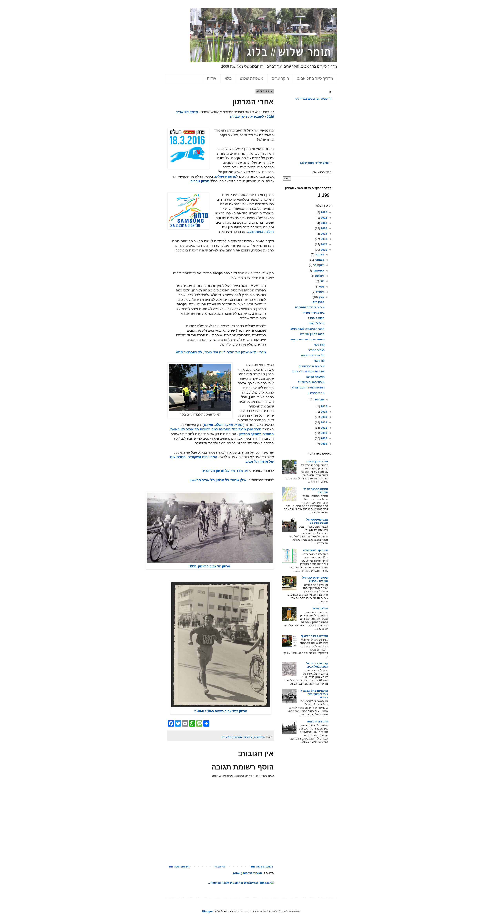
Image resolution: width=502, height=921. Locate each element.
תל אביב (226, 737)
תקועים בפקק (316, 317)
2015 (323, 406)
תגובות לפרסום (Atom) (247, 873)
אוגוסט (319, 275)
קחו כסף (319, 344)
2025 (323, 212)
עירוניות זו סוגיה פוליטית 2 (308, 371)
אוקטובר (318, 265)
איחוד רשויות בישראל (311, 382)
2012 (323, 422)
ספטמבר (318, 270)
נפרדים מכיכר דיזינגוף (314, 635)
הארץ (239, 425)
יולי (321, 281)
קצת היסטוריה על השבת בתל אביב (317, 665)
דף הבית (220, 866)
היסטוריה (259, 737)
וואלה (219, 425)
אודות (211, 78)
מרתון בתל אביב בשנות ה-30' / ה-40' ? (220, 711)
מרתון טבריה (199, 181)
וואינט (208, 425)
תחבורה (237, 737)
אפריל (319, 291)
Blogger (207, 911)
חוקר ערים (280, 78)
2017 (323, 244)
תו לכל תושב (317, 323)
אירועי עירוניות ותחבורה (310, 307)
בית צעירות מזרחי (314, 312)
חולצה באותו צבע (260, 232)
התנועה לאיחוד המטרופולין (308, 387)
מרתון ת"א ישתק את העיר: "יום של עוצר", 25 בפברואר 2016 (221, 352)
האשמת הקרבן (315, 376)
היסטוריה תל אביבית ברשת (308, 339)
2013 (323, 416)
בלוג (228, 78)
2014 (323, 411)
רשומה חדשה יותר (261, 866)
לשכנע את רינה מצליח (247, 117)
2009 (323, 438)
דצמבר (319, 254)
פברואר (319, 399)
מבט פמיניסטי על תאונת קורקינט (317, 521)
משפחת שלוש (251, 78)
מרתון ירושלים (225, 176)
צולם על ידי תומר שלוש (314, 162)
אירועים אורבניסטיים (312, 366)
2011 (323, 427)
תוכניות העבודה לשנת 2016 (308, 328)
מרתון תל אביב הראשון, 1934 (209, 566)
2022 (323, 217)
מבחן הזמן (318, 301)
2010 (323, 433)
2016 (323, 249)
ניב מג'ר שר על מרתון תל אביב (225, 471)
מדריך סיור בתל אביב (315, 78)
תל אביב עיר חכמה (313, 355)
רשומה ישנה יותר (178, 866)
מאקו (229, 425)
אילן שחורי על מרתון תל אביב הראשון (218, 480)
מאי (321, 286)
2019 (323, 233)
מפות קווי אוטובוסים (315, 550)
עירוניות (247, 737)
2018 (323, 238)
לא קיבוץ (319, 360)
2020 (323, 228)
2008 (323, 443)
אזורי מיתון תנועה (317, 461)
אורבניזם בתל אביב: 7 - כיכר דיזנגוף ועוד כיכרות (313, 694)
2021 (323, 223)
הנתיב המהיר (316, 350)
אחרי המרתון (317, 392)
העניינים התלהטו (317, 721)
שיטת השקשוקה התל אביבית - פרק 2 (315, 579)
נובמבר (319, 259)
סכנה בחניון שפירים (312, 334)
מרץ (321, 297)
